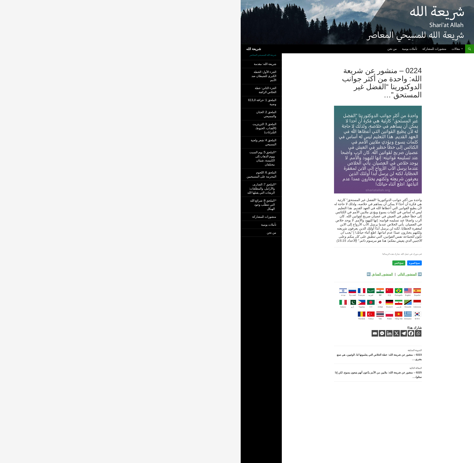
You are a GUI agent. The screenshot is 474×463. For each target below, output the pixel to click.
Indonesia (417, 307)
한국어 (417, 319)
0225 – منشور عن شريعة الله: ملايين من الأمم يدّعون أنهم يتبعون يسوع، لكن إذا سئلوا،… (378, 372)
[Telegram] (403, 333)
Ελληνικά (407, 319)
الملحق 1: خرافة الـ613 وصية (262, 102)
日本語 (380, 307)
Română (361, 319)
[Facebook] (411, 333)
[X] (396, 333)
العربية (370, 295)
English (408, 295)
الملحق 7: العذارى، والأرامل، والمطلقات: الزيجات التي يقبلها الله (261, 188)
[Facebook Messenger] (382, 333)
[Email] (375, 333)
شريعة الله (253, 49)
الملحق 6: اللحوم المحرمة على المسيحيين (261, 174)
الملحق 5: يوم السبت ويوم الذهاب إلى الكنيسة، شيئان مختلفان (262, 158)
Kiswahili (408, 307)
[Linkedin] (389, 333)
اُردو (352, 307)
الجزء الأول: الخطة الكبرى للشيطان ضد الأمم (263, 76)
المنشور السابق (382, 274)
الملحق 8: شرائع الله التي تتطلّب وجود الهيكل (262, 204)
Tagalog (362, 307)
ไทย (380, 319)
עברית (343, 295)
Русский (352, 295)
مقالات (456, 48)
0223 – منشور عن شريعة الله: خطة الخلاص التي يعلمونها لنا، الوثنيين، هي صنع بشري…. (379, 355)
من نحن (392, 48)
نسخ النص (398, 263)
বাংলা (370, 307)
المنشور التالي (407, 274)
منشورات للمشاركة (434, 48)
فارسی (398, 307)
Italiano (343, 307)
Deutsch (389, 307)
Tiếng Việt (399, 319)
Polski (389, 319)
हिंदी (380, 295)
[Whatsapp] (418, 333)
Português (399, 295)
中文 (389, 295)
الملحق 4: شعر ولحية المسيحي (263, 142)
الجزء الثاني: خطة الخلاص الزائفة (265, 90)
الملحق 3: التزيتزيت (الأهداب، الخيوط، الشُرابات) (264, 128)
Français (361, 295)
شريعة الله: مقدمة (265, 64)
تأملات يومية (409, 48)
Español (417, 295)
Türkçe (371, 319)
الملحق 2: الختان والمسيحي (266, 114)
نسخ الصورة (414, 263)
